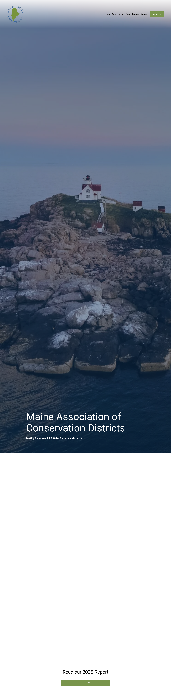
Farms (114, 14)
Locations (144, 14)
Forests (121, 14)
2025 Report (85, 683)
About (108, 14)
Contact (157, 14)
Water (128, 14)
